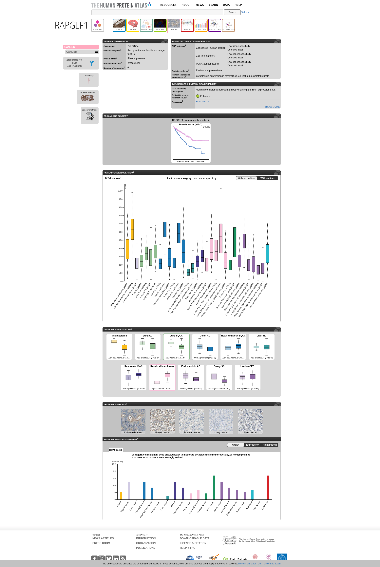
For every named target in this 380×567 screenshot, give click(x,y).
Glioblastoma (118, 346)
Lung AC (147, 346)
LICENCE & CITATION (193, 543)
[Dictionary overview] (89, 81)
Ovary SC (218, 377)
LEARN (213, 5)
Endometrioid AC (190, 377)
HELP (238, 5)
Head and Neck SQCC (233, 346)
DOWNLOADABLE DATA (194, 538)
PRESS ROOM (101, 543)
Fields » (245, 12)
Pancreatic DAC (132, 377)
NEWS (200, 5)
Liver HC (261, 346)
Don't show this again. (269, 563)
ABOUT (186, 5)
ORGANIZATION (146, 543)
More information (247, 563)
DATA (226, 5)
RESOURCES (168, 5)
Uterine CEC (247, 377)
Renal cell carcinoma (161, 377)
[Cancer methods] (90, 117)
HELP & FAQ (187, 547)
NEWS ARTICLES (103, 538)
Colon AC (204, 346)
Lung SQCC (173, 346)
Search (232, 12)
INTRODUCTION (146, 538)
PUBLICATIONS (145, 547)
